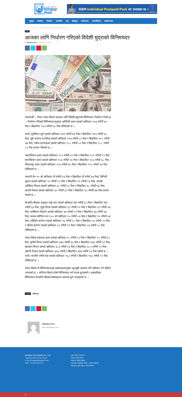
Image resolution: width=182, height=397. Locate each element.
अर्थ (67, 21)
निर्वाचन (49, 21)
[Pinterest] (38, 48)
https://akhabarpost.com (50, 327)
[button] (154, 21)
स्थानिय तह (108, 21)
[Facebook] (27, 48)
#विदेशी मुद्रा (35, 294)
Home (27, 28)
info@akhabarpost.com (39, 360)
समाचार (40, 21)
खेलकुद (75, 21)
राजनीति (59, 21)
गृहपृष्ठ (31, 21)
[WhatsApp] (44, 48)
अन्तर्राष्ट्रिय (96, 21)
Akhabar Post (32, 42)
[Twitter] (33, 48)
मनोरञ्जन (85, 21)
